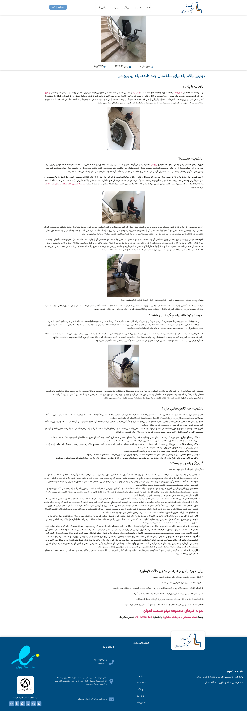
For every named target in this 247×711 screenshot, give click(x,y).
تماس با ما (101, 7)
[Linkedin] (28, 703)
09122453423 (143, 617)
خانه (149, 7)
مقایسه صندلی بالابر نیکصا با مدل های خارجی (65, 184)
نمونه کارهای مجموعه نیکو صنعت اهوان (173, 611)
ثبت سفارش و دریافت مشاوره (180, 617)
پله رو (47, 92)
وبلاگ (126, 7)
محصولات (141, 683)
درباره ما (115, 7)
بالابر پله (178, 92)
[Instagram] (33, 703)
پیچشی (154, 165)
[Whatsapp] (11, 703)
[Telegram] (39, 703)
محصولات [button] (137, 7)
